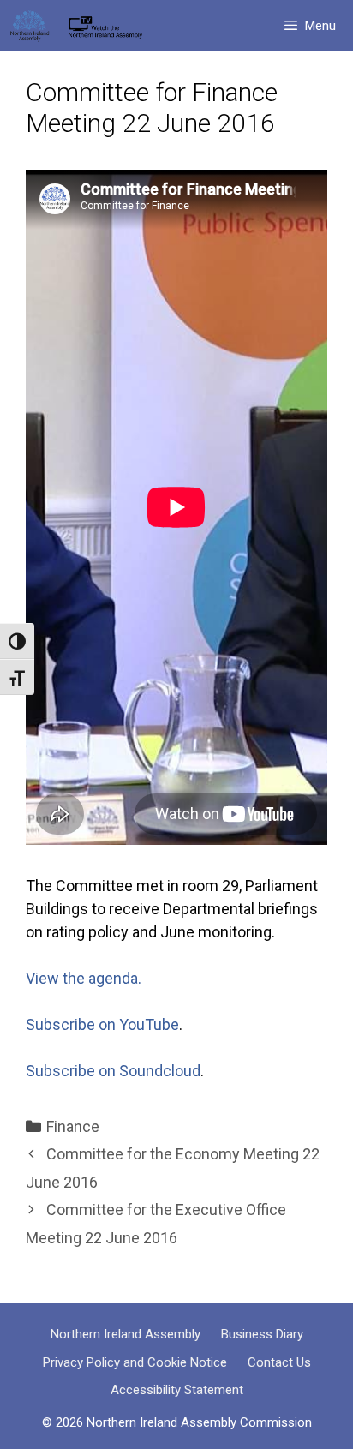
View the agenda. (83, 978)
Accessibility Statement (177, 1390)
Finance (72, 1126)
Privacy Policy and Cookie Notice (135, 1362)
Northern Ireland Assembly (125, 1334)
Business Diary (262, 1334)
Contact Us (279, 1362)
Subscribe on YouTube (102, 1024)
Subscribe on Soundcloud (113, 1071)
